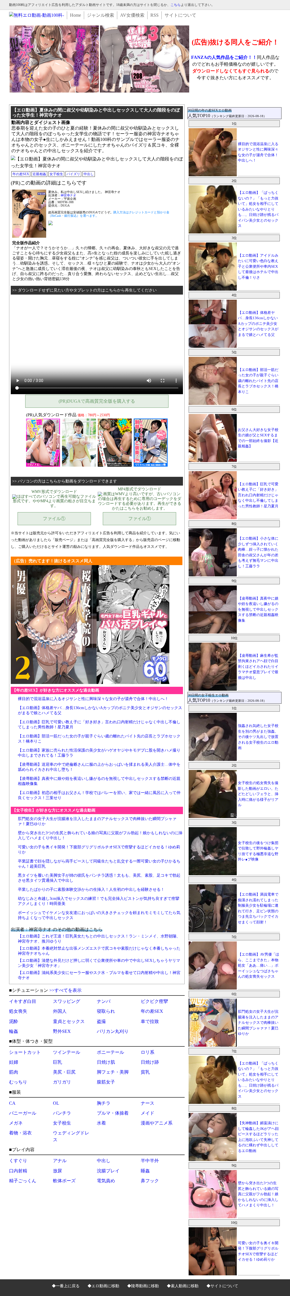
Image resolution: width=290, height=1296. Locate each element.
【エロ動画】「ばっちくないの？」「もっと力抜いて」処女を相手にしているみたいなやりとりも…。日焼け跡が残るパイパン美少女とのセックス (258, 209)
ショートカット (25, 1052)
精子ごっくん (22, 1180)
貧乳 (145, 1072)
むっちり (18, 1082)
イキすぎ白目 (22, 1001)
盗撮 (101, 1021)
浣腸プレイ (108, 1170)
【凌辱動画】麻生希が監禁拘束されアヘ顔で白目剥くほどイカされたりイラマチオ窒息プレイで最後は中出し (258, 666)
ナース (147, 1103)
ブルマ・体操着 (113, 1113)
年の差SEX (20, 174)
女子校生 (56, 174)
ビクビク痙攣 (154, 1001)
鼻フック (150, 1180)
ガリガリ (62, 1082)
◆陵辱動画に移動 (143, 1286)
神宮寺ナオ (68, 195)
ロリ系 (147, 1052)
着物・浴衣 (20, 1132)
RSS (154, 15)
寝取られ (106, 1011)
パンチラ (62, 1113)
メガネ (16, 1123)
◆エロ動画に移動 (103, 1286)
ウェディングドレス (71, 1136)
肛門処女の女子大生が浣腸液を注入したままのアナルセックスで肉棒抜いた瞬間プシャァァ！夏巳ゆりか (258, 1022)
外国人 (60, 1011)
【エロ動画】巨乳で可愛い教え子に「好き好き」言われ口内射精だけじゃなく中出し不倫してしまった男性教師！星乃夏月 (258, 495)
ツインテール (66, 1052)
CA (12, 1103)
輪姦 (13, 1031)
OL (56, 1103)
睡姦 (145, 1170)
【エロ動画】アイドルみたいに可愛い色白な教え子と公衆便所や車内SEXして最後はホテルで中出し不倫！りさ (258, 266)
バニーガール (22, 1113)
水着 (101, 1123)
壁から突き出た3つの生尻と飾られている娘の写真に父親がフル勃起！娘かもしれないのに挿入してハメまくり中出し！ (258, 1194)
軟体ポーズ (64, 1180)
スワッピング (66, 1001)
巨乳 (57, 1062)
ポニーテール (110, 1052)
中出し (89, 174)
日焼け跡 (150, 1062)
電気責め (106, 1180)
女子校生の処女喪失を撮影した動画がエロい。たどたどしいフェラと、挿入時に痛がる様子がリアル (258, 794)
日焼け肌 (106, 1062)
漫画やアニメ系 (156, 1123)
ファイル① (54, 518)
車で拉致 (150, 1021)
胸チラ (103, 1103)
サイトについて (180, 15)
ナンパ (103, 1001)
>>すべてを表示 (65, 990)
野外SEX (62, 1031)
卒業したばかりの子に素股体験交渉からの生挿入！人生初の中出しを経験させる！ (91, 889)
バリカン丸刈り (113, 1031)
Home (75, 15)
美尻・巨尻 (64, 1072)
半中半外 (150, 1160)
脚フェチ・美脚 (113, 1072)
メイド (147, 1113)
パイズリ (73, 174)
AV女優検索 (132, 15)
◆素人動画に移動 (183, 1286)
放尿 (57, 1170)
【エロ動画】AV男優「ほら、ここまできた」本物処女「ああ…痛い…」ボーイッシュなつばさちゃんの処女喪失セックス (258, 965)
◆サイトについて (222, 1286)
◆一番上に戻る (66, 1286)
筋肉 (13, 1072)
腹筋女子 (106, 1082)
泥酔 (13, 1021)
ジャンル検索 (100, 15)
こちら (175, 5)
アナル (60, 1160)
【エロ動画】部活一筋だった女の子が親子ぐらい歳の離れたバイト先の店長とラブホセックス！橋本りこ (258, 381)
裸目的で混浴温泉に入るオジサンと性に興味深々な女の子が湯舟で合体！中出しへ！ (93, 699)
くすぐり (18, 1160)
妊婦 (13, 1062)
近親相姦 (39, 174)
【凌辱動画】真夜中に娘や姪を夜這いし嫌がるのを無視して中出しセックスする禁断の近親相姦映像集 (258, 609)
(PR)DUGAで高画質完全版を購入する (97, 401)
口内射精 (18, 1170)
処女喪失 (18, 1011)
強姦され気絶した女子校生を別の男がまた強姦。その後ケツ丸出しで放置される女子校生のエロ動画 (258, 737)
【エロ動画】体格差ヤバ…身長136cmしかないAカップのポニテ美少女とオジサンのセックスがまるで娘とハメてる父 (258, 323)
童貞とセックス (69, 1021)
